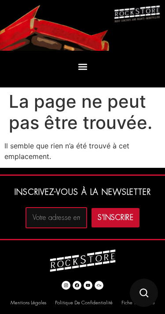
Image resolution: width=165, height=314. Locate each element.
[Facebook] (77, 285)
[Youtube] (88, 285)
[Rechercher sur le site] (144, 293)
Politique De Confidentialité (84, 302)
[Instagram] (66, 285)
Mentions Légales (28, 302)
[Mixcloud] (99, 285)
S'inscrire (115, 217)
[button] (82, 67)
